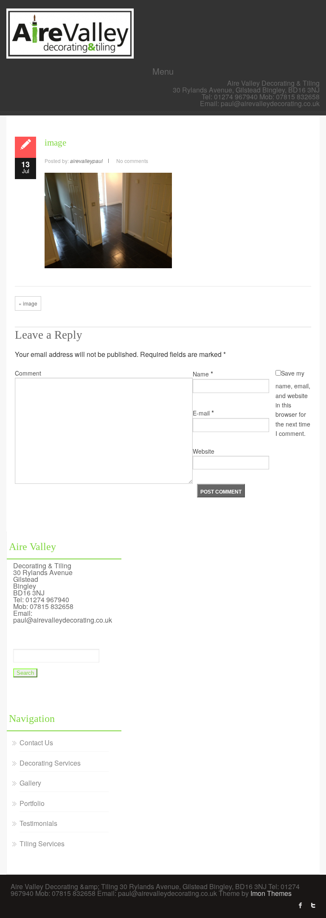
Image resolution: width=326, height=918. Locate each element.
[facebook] (300, 905)
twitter (313, 905)
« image (28, 303)
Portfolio (32, 803)
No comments (132, 160)
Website (203, 451)
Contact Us (36, 742)
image (55, 143)
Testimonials (38, 823)
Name (201, 374)
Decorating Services (50, 763)
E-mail (201, 413)
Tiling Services (42, 843)
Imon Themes (271, 893)
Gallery (30, 783)
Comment (28, 373)
